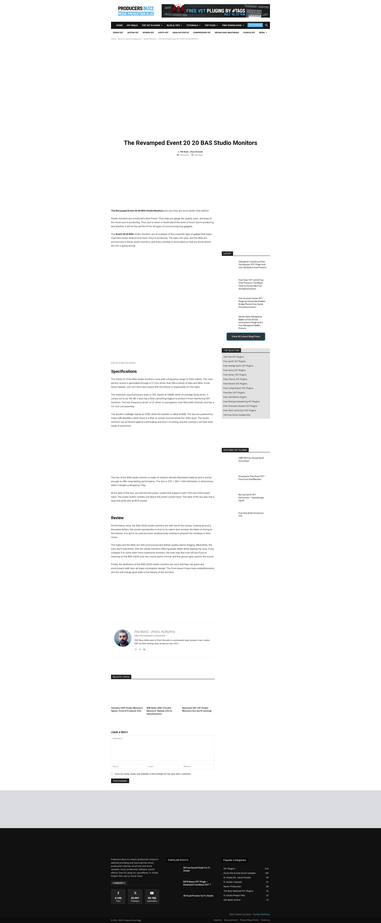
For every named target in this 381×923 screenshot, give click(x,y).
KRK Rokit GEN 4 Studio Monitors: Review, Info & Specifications (159, 711)
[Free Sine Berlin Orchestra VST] (229, 518)
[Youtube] (144, 649)
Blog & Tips (173, 25)
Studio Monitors (150, 39)
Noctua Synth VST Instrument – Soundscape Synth (251, 497)
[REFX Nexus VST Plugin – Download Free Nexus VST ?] (173, 885)
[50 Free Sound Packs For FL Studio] (173, 871)
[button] (266, 25)
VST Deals (132, 25)
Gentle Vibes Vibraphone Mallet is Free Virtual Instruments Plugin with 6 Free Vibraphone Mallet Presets (251, 322)
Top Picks (210, 25)
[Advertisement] (163, 185)
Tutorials (192, 25)
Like (118, 890)
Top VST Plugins (151, 25)
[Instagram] (136, 649)
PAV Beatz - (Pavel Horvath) (191, 152)
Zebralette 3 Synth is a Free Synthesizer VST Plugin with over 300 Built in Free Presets (252, 265)
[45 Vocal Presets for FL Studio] (173, 899)
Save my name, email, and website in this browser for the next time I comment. (153, 774)
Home (119, 25)
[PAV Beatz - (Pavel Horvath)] (122, 640)
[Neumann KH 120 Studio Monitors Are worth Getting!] (198, 694)
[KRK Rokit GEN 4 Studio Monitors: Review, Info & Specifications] (163, 694)
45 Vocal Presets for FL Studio (198, 896)
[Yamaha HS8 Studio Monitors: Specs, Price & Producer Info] (127, 694)
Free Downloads (232, 25)
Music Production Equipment (130, 39)
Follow (135, 890)
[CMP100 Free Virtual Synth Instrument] (229, 463)
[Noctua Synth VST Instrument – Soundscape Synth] (229, 500)
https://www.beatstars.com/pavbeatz (150, 635)
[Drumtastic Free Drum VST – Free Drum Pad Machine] (229, 482)
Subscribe (152, 890)
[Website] (140, 649)
